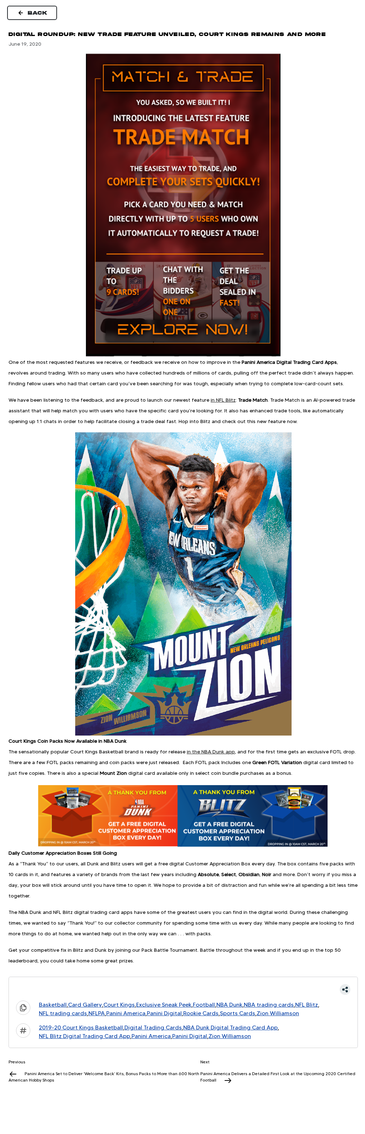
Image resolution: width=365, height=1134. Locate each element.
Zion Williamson (278, 1013)
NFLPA (96, 1013)
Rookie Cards (201, 1013)
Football (204, 1004)
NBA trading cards (269, 1004)
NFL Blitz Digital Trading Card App (84, 1036)
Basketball (53, 1004)
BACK (38, 13)
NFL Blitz (306, 1004)
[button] (183, 989)
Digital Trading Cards (153, 1027)
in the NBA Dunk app (211, 751)
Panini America (125, 1013)
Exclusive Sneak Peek (163, 1004)
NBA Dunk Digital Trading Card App (230, 1027)
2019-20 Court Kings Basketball (81, 1027)
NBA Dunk (229, 1004)
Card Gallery (85, 1004)
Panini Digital (164, 1013)
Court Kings (119, 1004)
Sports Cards (237, 1013)
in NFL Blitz (223, 400)
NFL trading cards (63, 1013)
